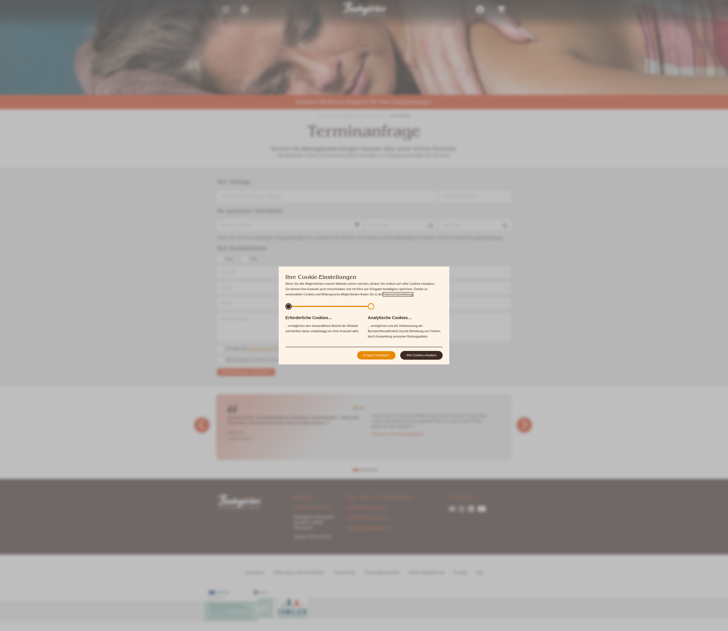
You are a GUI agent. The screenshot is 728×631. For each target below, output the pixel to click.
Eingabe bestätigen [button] (376, 355)
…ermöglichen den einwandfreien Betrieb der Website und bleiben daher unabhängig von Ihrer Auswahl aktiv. (322, 324)
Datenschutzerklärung (398, 294)
